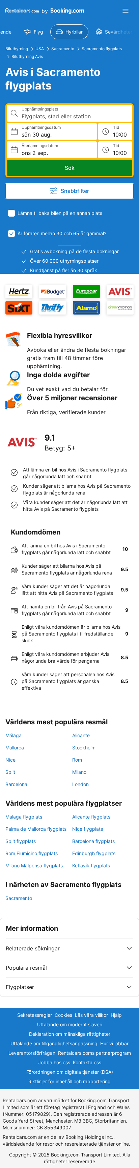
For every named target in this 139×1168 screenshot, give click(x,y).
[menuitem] (34, 31)
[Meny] (125, 11)
